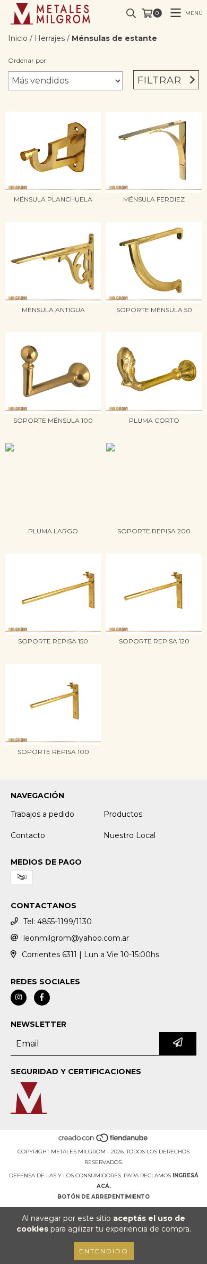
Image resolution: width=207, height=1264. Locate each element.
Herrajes (49, 38)
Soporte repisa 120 (154, 641)
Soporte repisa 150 (53, 641)
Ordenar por (27, 60)
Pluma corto (154, 420)
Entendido (103, 1251)
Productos (123, 814)
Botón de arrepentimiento (103, 1196)
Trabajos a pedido (42, 814)
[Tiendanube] (103, 1140)
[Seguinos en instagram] (19, 998)
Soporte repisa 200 (154, 531)
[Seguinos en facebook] (42, 998)
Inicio (18, 38)
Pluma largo (53, 531)
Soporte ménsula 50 (154, 310)
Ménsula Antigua (53, 310)
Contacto (28, 835)
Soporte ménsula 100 (53, 420)
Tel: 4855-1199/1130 (57, 921)
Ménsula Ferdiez (154, 199)
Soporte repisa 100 (53, 752)
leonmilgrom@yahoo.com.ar (76, 938)
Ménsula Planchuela (53, 199)
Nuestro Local (130, 835)
